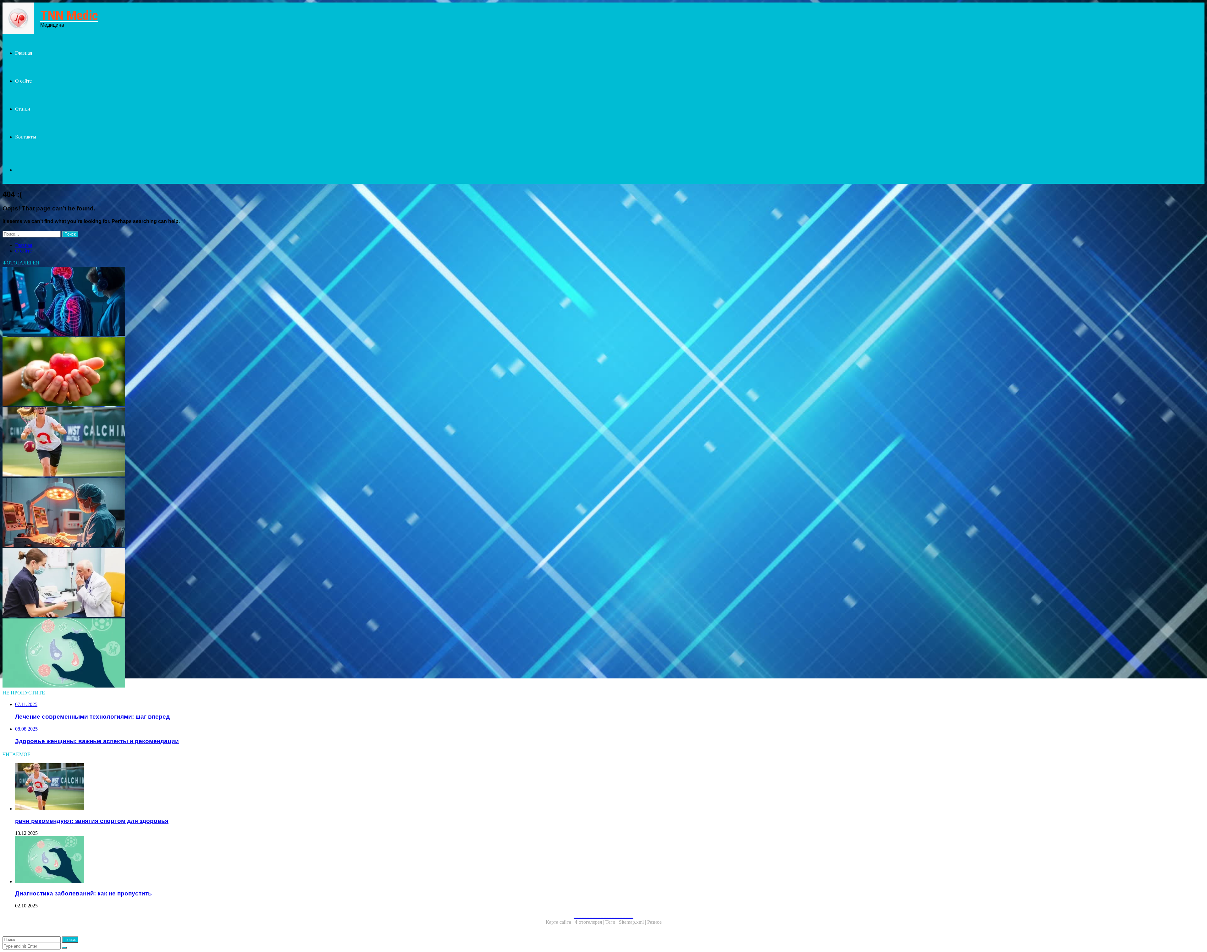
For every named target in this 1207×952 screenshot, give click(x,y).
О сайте (23, 81)
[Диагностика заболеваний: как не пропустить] (191, 653)
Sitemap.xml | (633, 922)
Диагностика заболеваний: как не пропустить (83, 893)
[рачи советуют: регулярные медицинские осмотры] (191, 583)
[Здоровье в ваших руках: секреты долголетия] (191, 372)
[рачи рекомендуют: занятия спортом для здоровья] (191, 442)
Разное (654, 922)
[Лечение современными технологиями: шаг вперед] (191, 513)
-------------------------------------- (603, 916)
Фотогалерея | (590, 922)
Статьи (22, 109)
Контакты (25, 136)
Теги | (612, 922)
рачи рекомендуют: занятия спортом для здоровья (91, 821)
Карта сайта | (560, 922)
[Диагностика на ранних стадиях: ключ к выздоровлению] (191, 302)
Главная (23, 53)
